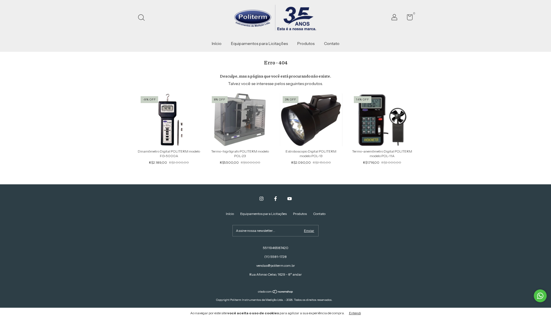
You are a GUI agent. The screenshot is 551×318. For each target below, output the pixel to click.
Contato (331, 43)
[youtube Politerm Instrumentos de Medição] (289, 198)
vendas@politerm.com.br (275, 265)
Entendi (355, 313)
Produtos (306, 43)
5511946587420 (275, 248)
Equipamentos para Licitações (259, 43)
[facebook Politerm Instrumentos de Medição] (275, 198)
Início (217, 43)
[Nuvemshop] (276, 292)
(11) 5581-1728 (275, 256)
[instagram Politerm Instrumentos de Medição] (261, 198)
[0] (407, 18)
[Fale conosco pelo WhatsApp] (540, 295)
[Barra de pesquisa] (143, 18)
